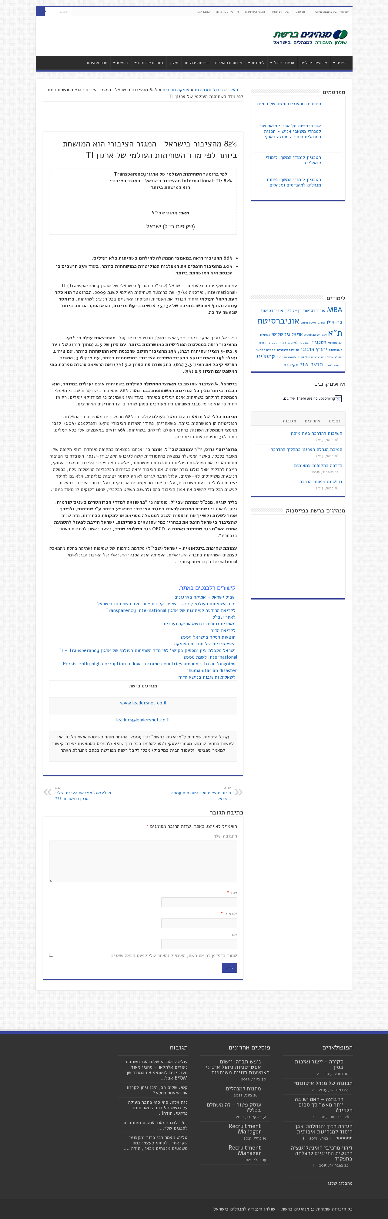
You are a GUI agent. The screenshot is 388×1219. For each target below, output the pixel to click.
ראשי (233, 89)
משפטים (327, 357)
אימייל (228, 913)
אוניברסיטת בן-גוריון (305, 310)
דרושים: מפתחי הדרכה (320, 481)
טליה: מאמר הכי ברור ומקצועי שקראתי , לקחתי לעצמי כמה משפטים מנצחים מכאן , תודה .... (156, 1143)
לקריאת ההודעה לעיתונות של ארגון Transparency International (171, 610)
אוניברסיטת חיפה (313, 322)
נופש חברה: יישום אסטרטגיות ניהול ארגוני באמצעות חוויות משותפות (238, 1067)
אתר (233, 934)
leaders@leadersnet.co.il (142, 720)
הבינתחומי (335, 342)
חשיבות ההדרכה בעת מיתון (316, 433)
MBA (334, 309)
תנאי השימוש (255, 11)
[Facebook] (88, 11)
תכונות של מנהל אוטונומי (323, 1083)
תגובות (289, 421)
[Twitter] (82, 11)
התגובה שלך (225, 836)
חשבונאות (335, 350)
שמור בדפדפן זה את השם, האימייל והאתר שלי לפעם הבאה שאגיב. (173, 955)
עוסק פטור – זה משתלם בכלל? (234, 1107)
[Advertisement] (150, 36)
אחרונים (312, 421)
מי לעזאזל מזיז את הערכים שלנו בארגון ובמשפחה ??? (83, 793)
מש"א (338, 357)
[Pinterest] (76, 11)
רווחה (338, 365)
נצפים (334, 421)
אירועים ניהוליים (314, 62)
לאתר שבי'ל (224, 617)
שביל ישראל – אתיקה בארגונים (205, 597)
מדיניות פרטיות (227, 11)
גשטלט (265, 334)
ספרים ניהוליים (197, 62)
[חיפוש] (40, 11)
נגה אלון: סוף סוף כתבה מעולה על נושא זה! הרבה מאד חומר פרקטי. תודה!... (158, 1108)
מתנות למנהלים (243, 1089)
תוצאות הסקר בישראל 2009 (208, 637)
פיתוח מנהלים (286, 357)
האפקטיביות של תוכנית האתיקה (205, 643)
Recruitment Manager (245, 1129)
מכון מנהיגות (97, 62)
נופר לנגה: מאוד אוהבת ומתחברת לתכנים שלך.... (155, 1125)
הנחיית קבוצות (276, 342)
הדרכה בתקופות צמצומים (318, 465)
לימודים (258, 62)
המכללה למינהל (298, 342)
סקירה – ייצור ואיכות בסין (319, 1064)
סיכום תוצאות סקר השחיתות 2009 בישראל (201, 793)
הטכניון (319, 342)
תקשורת (290, 365)
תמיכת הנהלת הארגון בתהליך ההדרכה (306, 449)
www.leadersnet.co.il (143, 703)
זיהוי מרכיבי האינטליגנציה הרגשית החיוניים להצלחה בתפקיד (322, 1153)
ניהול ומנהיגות (209, 89)
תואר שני (311, 364)
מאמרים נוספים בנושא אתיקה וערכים (200, 623)
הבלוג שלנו (339, 1183)
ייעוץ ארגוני (314, 349)
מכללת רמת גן (266, 350)
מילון (174, 62)
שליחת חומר (280, 11)
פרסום (300, 11)
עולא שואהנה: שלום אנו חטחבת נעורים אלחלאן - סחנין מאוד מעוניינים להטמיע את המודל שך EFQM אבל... (157, 1069)
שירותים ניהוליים (228, 62)
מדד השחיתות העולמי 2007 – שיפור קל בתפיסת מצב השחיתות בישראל (167, 603)
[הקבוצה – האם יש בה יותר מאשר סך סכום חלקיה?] (349, 1099)
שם (232, 892)
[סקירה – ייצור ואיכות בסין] (349, 1062)
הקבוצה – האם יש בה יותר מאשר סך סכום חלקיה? (324, 1104)
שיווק (328, 365)
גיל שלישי (280, 334)
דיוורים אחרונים (150, 62)
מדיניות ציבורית (288, 350)
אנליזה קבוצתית (315, 334)
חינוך (260, 342)
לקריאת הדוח (223, 630)
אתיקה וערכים (175, 89)
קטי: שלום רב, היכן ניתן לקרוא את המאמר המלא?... (157, 1090)
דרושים (123, 62)
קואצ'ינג (265, 356)
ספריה (341, 62)
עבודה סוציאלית (308, 357)
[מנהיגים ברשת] (310, 36)
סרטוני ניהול (284, 62)
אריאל (297, 334)
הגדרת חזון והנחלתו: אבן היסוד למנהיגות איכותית (324, 1129)
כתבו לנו (203, 11)
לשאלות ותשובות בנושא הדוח (207, 677)
